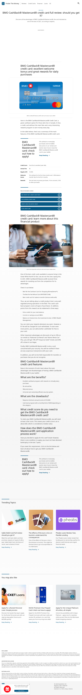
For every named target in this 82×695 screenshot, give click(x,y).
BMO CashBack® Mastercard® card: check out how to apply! (29, 149)
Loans (46, 3)
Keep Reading (43, 155)
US (50, 3)
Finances (40, 3)
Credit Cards (32, 3)
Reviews (24, 3)
